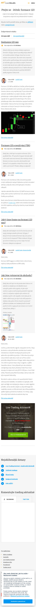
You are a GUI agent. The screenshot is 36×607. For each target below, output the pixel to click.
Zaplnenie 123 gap (10, 42)
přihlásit (30, 22)
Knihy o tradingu (7, 554)
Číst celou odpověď (7, 137)
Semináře (5, 557)
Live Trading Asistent (9, 559)
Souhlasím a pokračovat (18, 601)
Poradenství (6, 565)
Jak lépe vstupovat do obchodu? (16, 275)
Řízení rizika (10, 475)
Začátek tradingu (11, 470)
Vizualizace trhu (7, 562)
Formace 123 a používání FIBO (15, 145)
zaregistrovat (9, 25)
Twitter (26, 499)
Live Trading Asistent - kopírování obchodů (20, 466)
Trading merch (7, 567)
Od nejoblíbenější (18, 36)
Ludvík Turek (19, 79)
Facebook (10, 499)
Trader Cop (11, 203)
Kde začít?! (9, 483)
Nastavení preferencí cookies (20, 596)
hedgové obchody (12, 479)
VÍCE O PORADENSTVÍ (18, 435)
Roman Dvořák (27, 250)
